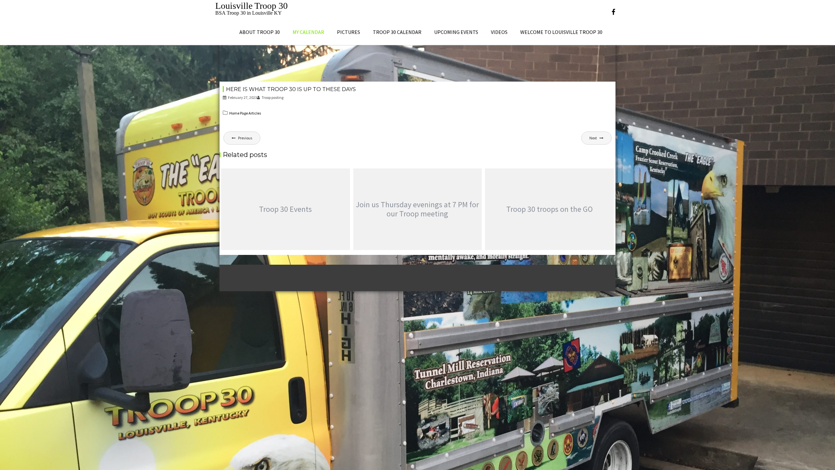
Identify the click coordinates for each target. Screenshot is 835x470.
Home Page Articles (245, 113)
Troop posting (272, 97)
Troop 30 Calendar (397, 32)
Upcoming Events (456, 32)
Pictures (348, 32)
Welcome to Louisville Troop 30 (561, 32)
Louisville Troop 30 (251, 6)
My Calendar (308, 32)
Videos (499, 32)
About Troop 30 (259, 32)
